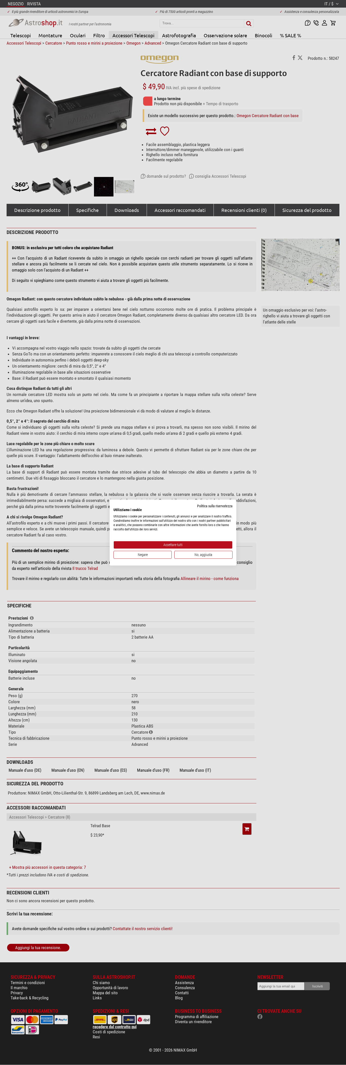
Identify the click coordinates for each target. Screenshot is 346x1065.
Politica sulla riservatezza (215, 506)
